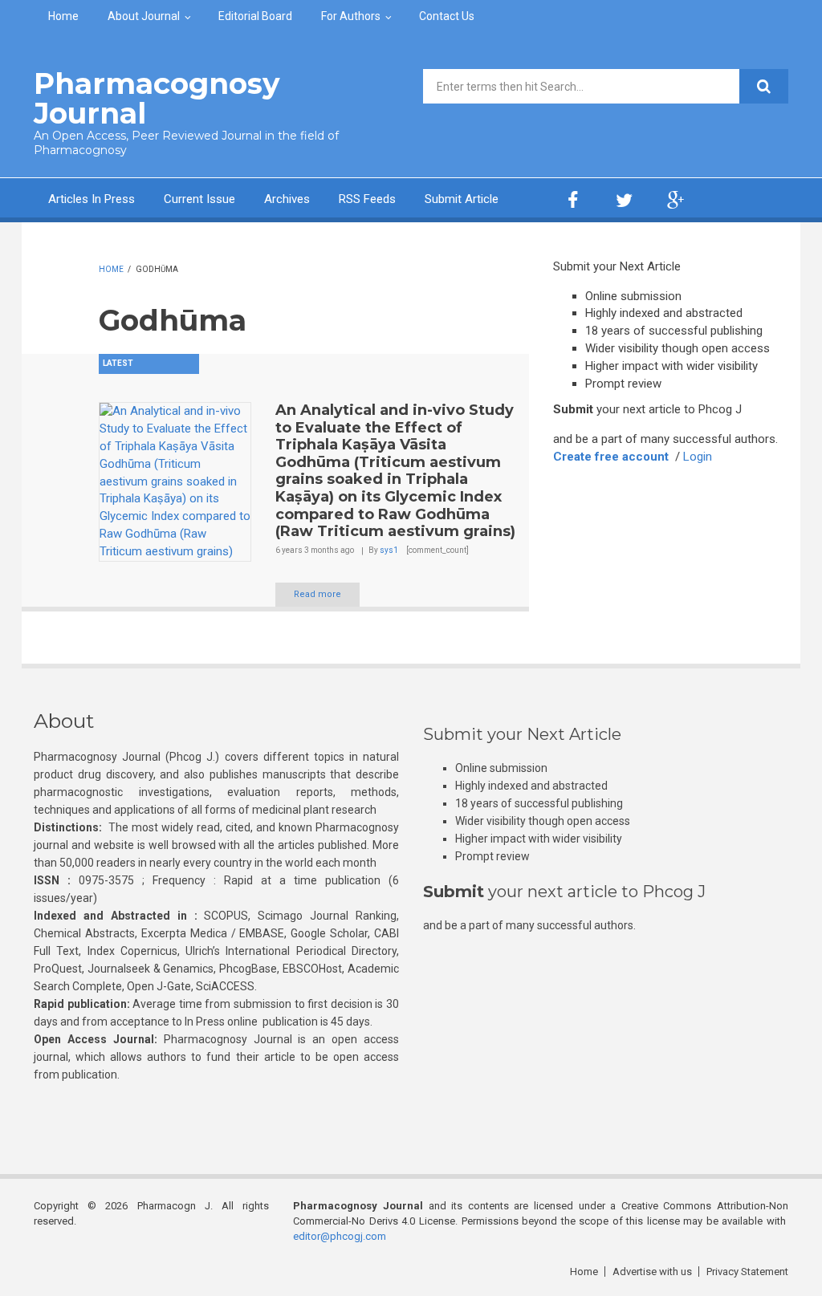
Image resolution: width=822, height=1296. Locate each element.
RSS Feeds (367, 199)
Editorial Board (255, 16)
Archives (287, 199)
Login (697, 456)
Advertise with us (652, 1271)
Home (63, 16)
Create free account (611, 456)
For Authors (350, 16)
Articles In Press (91, 199)
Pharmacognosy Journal (157, 98)
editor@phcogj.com (339, 1236)
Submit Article (461, 199)
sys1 (389, 550)
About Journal (144, 16)
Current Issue (199, 199)
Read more (317, 594)
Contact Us (446, 16)
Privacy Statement (747, 1271)
